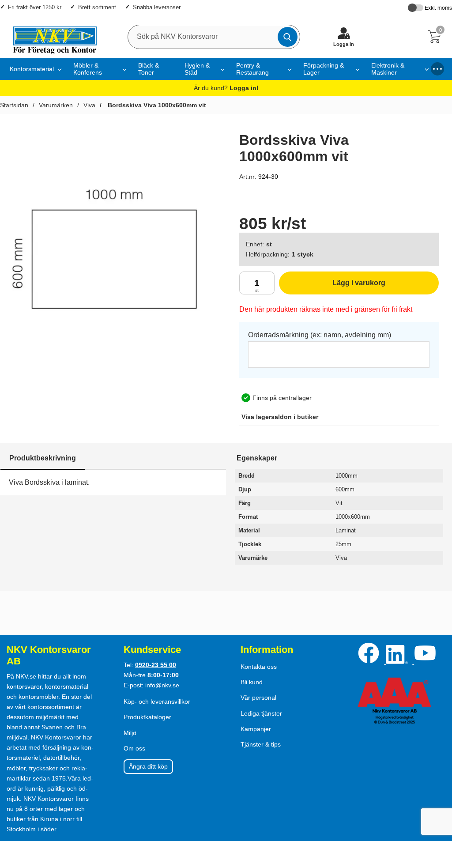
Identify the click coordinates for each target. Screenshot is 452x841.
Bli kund (252, 682)
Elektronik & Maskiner (387, 69)
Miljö (130, 732)
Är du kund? (226, 87)
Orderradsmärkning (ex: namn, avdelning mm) (319, 335)
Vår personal (258, 697)
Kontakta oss (259, 666)
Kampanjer (256, 728)
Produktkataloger (147, 716)
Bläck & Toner (148, 69)
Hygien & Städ (197, 69)
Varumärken (56, 105)
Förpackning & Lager (323, 69)
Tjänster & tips (261, 744)
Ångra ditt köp (148, 766)
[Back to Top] (437, 784)
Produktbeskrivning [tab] (42, 458)
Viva (89, 105)
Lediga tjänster (261, 713)
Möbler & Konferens (87, 69)
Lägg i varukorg (332, 286)
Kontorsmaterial (32, 68)
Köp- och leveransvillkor (157, 701)
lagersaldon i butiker (279, 416)
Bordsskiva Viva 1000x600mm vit (156, 105)
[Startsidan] (50, 36)
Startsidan (14, 105)
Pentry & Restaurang (252, 69)
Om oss (134, 748)
